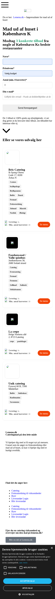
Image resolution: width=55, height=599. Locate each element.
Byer (13, 496)
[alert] (27, 572)
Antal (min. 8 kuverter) (15, 80)
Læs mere (23, 562)
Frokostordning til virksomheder (26, 493)
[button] (27, 594)
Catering (15, 490)
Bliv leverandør (18, 501)
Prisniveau (8, 68)
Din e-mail (8, 91)
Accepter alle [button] (27, 581)
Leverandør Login (19, 498)
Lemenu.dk (18, 17)
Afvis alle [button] (27, 588)
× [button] (52, 548)
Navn (6, 56)
